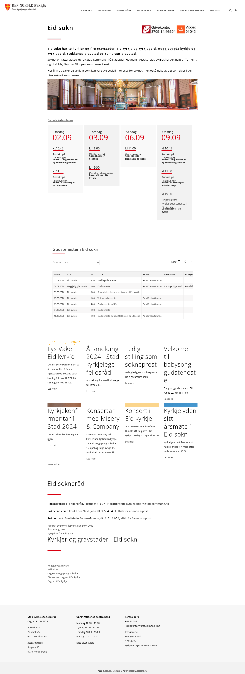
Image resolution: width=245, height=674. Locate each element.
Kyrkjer (86, 10)
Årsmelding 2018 (57, 529)
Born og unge (166, 10)
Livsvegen (104, 10)
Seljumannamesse (192, 10)
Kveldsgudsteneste (101, 173)
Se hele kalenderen (60, 120)
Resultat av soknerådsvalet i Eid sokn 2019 (70, 525)
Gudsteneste (133, 154)
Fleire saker (54, 464)
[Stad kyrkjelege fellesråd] (25, 6)
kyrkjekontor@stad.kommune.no (147, 504)
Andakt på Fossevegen (60, 179)
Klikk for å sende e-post (133, 511)
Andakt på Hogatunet (59, 156)
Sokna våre (124, 10)
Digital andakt (97, 154)
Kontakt (215, 10)
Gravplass (144, 10)
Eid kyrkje (53, 569)
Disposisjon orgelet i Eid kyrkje (64, 577)
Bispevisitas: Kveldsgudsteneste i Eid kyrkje (174, 203)
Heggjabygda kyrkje (58, 565)
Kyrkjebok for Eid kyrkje (60, 533)
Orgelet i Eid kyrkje (58, 581)
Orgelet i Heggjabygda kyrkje (63, 573)
